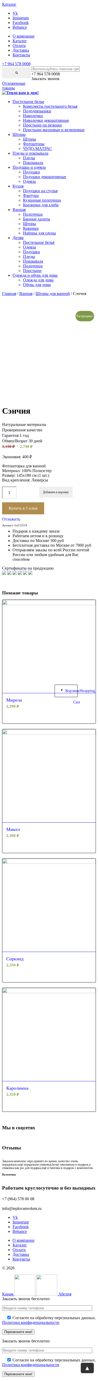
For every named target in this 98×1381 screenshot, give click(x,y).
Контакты (21, 55)
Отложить (11, 519)
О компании (23, 36)
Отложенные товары (13, 85)
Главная (9, 293)
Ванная (25, 293)
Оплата (19, 45)
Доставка (21, 50)
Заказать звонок (45, 78)
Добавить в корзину (56, 492)
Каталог (20, 41)
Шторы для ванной (53, 293)
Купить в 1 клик (23, 508)
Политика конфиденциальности (30, 1322)
